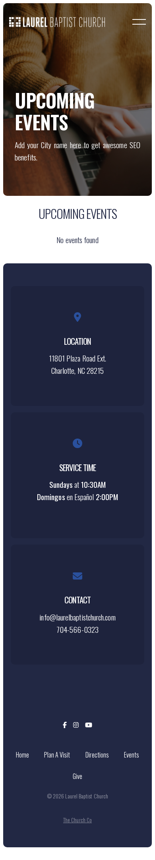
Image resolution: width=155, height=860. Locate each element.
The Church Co (77, 820)
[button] (139, 22)
